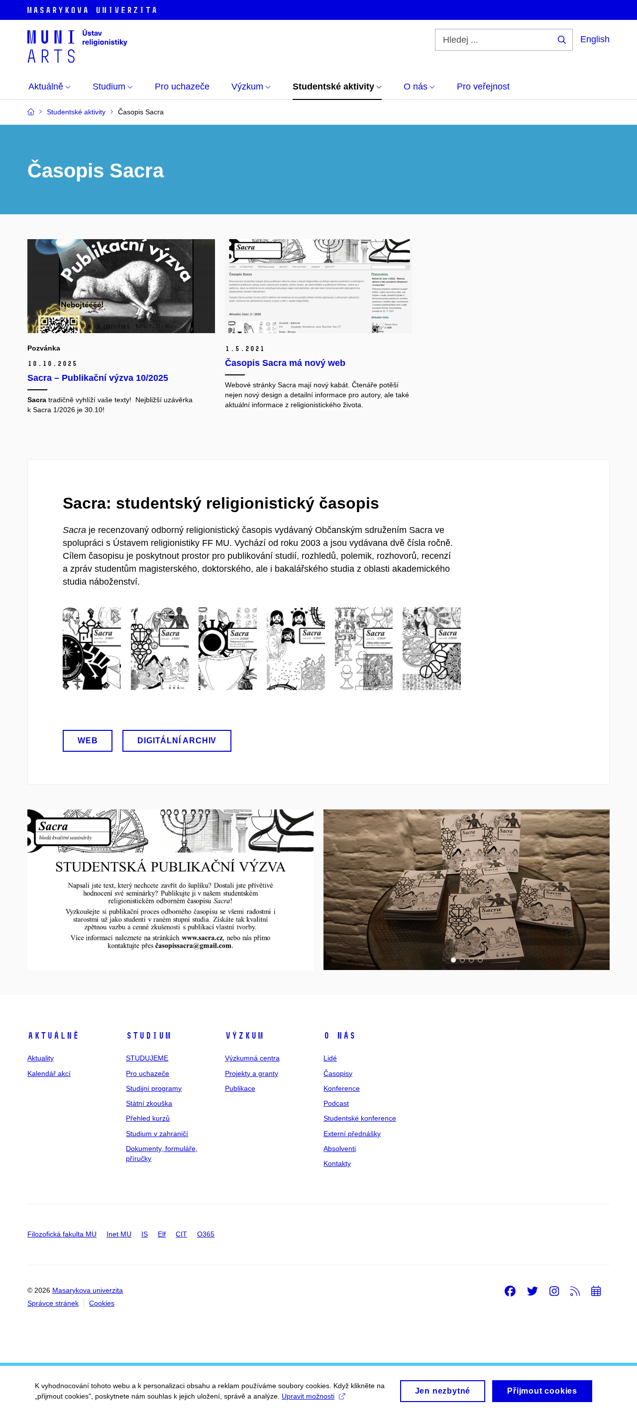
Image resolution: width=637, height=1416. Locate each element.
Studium (148, 1035)
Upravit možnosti (308, 1396)
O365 (205, 1234)
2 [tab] (462, 960)
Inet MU (118, 1234)
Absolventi (339, 1148)
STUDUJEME (147, 1058)
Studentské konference (359, 1118)
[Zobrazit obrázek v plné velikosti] (170, 889)
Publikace (240, 1088)
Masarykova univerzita (87, 1290)
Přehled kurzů (148, 1118)
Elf (162, 1234)
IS (144, 1234)
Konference (341, 1088)
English (595, 39)
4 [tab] (480, 960)
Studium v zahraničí (157, 1134)
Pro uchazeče (147, 1073)
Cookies (101, 1303)
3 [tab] (471, 960)
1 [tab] (453, 960)
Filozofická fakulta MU (62, 1234)
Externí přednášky (352, 1134)
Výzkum (244, 1035)
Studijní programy (154, 1088)
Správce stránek (53, 1303)
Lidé (330, 1058)
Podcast (336, 1103)
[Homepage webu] (77, 46)
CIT (181, 1234)
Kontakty (337, 1163)
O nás (339, 1035)
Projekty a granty (251, 1073)
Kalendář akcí (49, 1073)
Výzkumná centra (252, 1058)
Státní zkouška (149, 1103)
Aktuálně (53, 1035)
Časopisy (337, 1073)
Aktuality (40, 1058)
